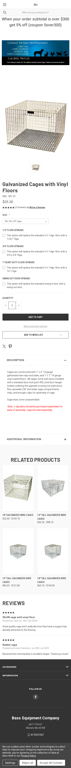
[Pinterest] (10, 346)
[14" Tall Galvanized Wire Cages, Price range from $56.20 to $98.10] (53, 488)
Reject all (27, 763)
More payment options (35, 326)
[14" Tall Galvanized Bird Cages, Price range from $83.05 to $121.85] (18, 551)
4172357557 (37, 734)
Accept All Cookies (51, 763)
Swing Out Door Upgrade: (16, 278)
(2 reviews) (21, 207)
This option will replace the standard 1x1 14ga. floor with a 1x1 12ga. (37, 269)
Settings (10, 763)
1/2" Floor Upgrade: (13, 230)
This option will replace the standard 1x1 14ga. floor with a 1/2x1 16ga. (37, 237)
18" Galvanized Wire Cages (17, 515)
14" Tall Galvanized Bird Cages (16, 580)
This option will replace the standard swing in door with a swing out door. (36, 285)
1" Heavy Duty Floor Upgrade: (19, 262)
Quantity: (8, 298)
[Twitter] (4, 346)
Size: (5, 215)
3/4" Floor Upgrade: (13, 246)
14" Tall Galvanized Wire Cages (51, 517)
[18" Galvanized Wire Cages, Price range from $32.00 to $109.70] (18, 488)
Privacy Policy (28, 755)
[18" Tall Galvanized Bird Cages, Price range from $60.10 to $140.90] (53, 551)
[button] (36, 207)
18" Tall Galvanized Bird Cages (51, 580)
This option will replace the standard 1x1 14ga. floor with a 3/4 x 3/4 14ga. (37, 253)
